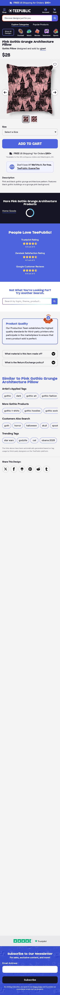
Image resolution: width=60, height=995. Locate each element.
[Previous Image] (5, 92)
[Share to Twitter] (5, 469)
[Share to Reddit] (38, 469)
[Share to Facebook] (13, 469)
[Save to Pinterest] (30, 469)
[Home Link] (20, 11)
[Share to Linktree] (21, 469)
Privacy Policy (38, 987)
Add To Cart (30, 143)
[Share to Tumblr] (46, 469)
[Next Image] (55, 92)
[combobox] (27, 18)
